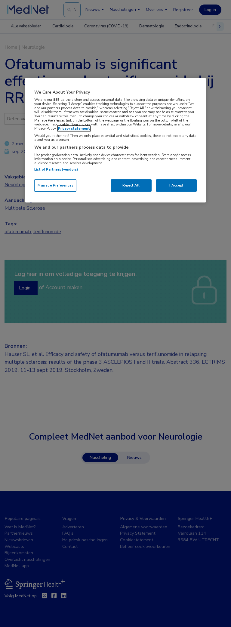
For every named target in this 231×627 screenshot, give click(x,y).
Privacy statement (74, 128)
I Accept (176, 185)
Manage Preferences (55, 185)
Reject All (131, 185)
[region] (115, 140)
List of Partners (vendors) (56, 169)
